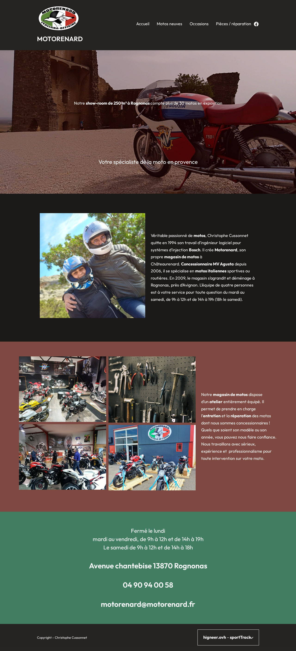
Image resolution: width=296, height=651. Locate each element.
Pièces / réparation (233, 23)
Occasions (199, 23)
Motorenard (60, 39)
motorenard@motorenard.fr (148, 604)
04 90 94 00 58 (148, 584)
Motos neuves (169, 23)
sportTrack (240, 637)
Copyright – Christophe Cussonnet (62, 637)
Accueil (142, 23)
